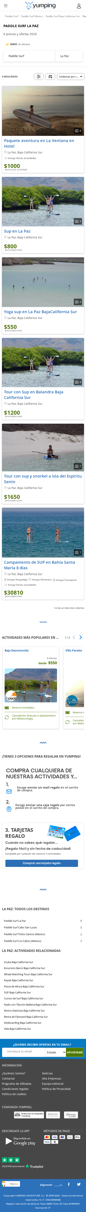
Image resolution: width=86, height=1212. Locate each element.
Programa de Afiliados (16, 1084)
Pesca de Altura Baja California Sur (24, 986)
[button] (79, 637)
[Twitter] (79, 1185)
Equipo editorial (52, 1084)
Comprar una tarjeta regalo (42, 863)
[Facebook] (68, 1185)
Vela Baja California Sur (17, 1029)
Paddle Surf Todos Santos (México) (24, 934)
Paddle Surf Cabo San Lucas (20, 927)
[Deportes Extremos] (40, 6)
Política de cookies (14, 1094)
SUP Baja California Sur (17, 992)
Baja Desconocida (17, 650)
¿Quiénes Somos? (13, 1073)
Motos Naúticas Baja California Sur (24, 1011)
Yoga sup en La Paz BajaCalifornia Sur (40, 311)
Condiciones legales (15, 1089)
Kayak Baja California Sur (18, 980)
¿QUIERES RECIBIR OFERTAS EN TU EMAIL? (42, 1044)
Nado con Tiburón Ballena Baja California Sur (30, 1004)
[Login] (79, 6)
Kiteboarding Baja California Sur (22, 1023)
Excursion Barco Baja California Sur (24, 968)
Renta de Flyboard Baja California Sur (26, 1017)
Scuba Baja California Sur (18, 962)
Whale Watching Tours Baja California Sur (28, 974)
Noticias (47, 1073)
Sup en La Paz (17, 231)
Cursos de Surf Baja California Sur (23, 998)
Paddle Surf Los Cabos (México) (22, 941)
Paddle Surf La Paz (15, 921)
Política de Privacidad (56, 1089)
